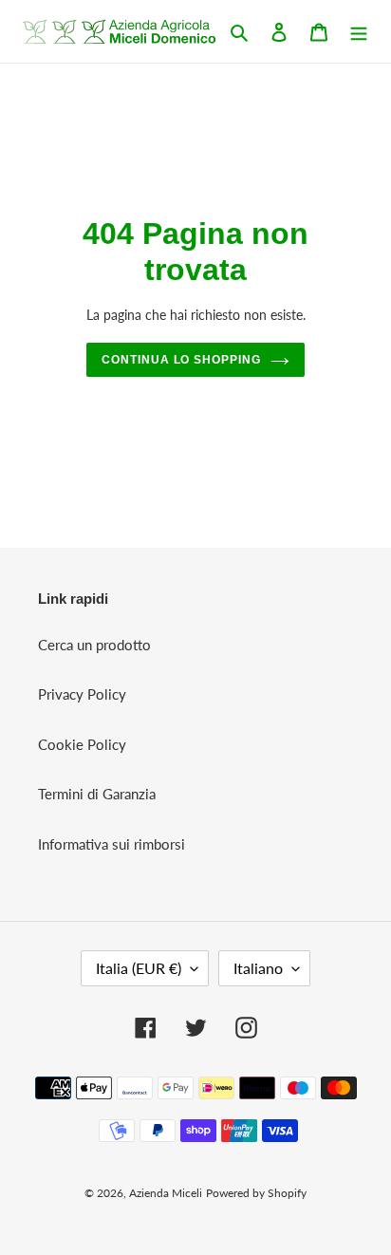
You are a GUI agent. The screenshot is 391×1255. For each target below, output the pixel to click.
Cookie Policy (82, 744)
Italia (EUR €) (138, 968)
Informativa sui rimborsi (111, 843)
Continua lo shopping (181, 359)
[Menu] (359, 30)
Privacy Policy (82, 693)
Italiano (258, 968)
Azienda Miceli (165, 1193)
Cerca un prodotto (94, 644)
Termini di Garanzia (97, 793)
